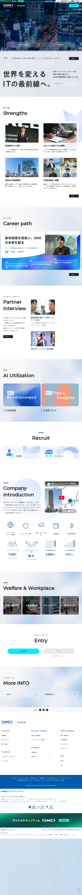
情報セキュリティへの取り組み (37, 778)
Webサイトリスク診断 (39, 799)
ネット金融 (56, 834)
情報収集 (50, 834)
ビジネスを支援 (24, 834)
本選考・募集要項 (35, 735)
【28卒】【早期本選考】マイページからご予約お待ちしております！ (41, 58)
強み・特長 (4, 744)
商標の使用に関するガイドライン (25, 780)
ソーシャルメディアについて (65, 778)
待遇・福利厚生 (64, 735)
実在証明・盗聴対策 (4, 801)
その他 (73, 834)
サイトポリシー (14, 778)
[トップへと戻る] (78, 890)
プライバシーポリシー (24, 778)
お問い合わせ (37, 780)
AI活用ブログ (34, 756)
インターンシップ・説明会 (37, 739)
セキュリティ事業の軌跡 (62, 801)
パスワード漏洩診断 (29, 799)
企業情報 (4, 735)
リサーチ (45, 834)
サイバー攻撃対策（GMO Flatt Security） (41, 801)
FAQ (62, 765)
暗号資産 (60, 834)
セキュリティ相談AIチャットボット (51, 799)
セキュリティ (31, 834)
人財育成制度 (64, 739)
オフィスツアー (64, 744)
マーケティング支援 (38, 834)
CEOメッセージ (5, 739)
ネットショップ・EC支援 (15, 834)
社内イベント (64, 748)
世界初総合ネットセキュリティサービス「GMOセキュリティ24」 (12, 799)
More (73, 58)
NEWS (62, 761)
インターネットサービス (5, 834)
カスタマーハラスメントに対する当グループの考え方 (53, 780)
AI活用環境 (34, 752)
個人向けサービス (67, 834)
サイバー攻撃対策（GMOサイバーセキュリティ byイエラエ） (21, 801)
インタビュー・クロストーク (9, 756)
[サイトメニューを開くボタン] (80, 9)
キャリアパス (5, 761)
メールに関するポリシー (51, 778)
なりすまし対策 (53, 801)
